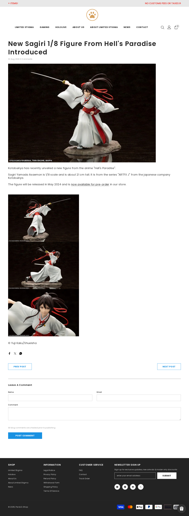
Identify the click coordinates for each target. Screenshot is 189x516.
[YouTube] (133, 487)
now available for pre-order (90, 184)
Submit (166, 475)
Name (11, 392)
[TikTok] (125, 487)
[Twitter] (15, 353)
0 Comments (26, 59)
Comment (13, 405)
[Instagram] (117, 487)
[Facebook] (9, 353)
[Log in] (169, 27)
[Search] (162, 27)
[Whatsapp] (20, 353)
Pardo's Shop (22, 507)
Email (99, 392)
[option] (94, 3)
